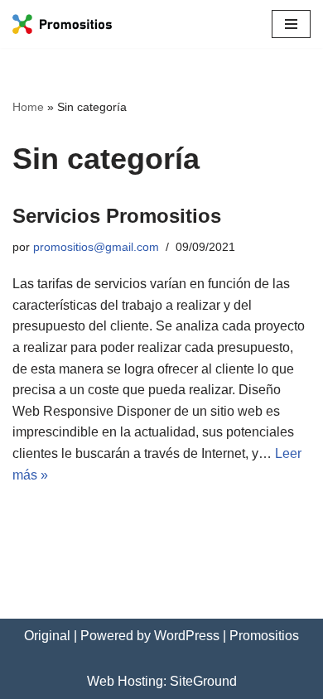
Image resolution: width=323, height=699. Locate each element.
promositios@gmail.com (96, 246)
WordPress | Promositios (226, 636)
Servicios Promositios (116, 216)
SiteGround (203, 681)
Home (28, 106)
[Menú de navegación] (291, 24)
